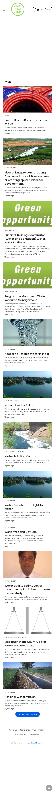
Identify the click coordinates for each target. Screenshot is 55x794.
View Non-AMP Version (35, 743)
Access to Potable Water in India (27, 354)
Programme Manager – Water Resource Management (25, 298)
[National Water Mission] (27, 675)
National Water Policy (19, 405)
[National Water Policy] (27, 384)
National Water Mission (20, 697)
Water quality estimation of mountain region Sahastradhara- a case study (27, 589)
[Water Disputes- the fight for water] (27, 484)
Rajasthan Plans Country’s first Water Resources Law (25, 643)
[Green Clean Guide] (17, 9)
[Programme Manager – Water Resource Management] (27, 275)
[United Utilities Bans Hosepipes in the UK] (27, 99)
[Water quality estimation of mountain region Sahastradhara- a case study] (27, 564)
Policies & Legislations (15, 401)
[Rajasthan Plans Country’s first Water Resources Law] (27, 620)
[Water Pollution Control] (27, 435)
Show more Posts (27, 714)
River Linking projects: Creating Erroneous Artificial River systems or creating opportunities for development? (27, 178)
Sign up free (42, 9)
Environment (10, 168)
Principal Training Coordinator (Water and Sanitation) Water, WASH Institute (25, 238)
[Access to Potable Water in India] (27, 332)
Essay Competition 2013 (15, 452)
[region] (27, 55)
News (7, 116)
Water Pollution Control (20, 456)
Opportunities (11, 230)
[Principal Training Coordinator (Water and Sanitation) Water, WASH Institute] (27, 214)
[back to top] (49, 788)
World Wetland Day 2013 (21, 532)
